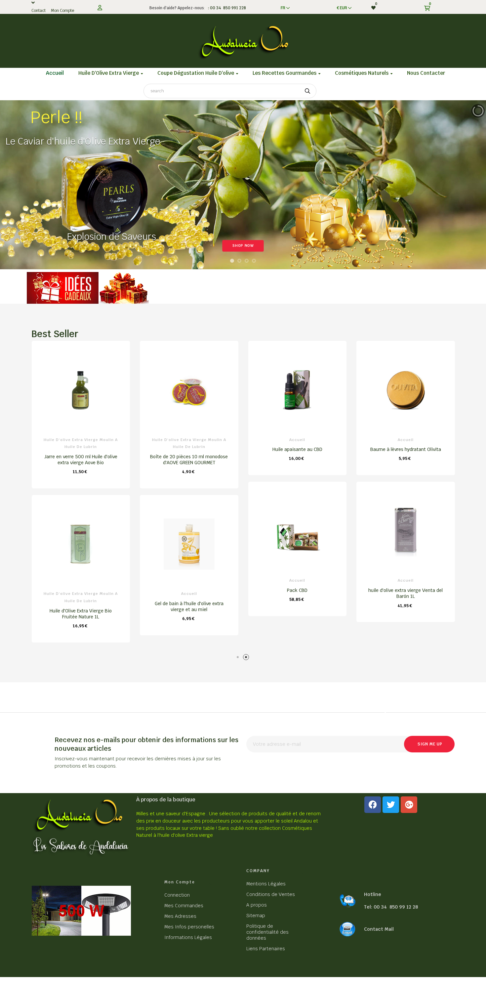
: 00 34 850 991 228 (226, 8)
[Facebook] (372, 804)
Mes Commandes (183, 906)
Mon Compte (62, 10)
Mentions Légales (266, 884)
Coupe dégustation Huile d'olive (188, 439)
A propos (256, 905)
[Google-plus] (409, 804)
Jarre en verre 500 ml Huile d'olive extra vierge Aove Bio (405, 460)
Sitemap (255, 915)
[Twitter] (391, 804)
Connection (177, 895)
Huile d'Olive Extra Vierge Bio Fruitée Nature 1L (405, 614)
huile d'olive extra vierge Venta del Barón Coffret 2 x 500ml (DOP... (297, 614)
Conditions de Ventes (270, 894)
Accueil (81, 439)
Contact (38, 10)
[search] (307, 91)
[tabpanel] (80, 491)
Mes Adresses (180, 916)
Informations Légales (188, 937)
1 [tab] (239, 658)
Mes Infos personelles (189, 927)
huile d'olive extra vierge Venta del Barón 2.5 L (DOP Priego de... (297, 460)
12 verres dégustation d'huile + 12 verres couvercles (188, 452)
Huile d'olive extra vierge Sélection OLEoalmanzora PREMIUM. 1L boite (80, 606)
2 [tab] (247, 658)
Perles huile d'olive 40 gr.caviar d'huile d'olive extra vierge (80, 452)
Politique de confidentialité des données (267, 932)
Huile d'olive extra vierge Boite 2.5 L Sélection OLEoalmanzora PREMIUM (189, 606)
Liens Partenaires (265, 949)
